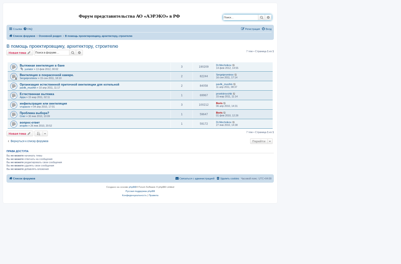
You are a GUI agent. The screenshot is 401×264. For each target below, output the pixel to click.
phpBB (132, 187)
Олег (23, 116)
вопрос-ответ (30, 122)
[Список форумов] (10, 10)
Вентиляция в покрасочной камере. (47, 75)
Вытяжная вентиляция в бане (42, 65)
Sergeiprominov (28, 78)
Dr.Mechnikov (224, 65)
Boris (219, 103)
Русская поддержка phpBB (140, 191)
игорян (24, 125)
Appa (23, 97)
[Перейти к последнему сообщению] (233, 65)
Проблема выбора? (34, 113)
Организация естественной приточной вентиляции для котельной (69, 84)
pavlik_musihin (28, 87)
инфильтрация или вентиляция (43, 103)
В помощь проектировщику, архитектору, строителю (62, 46)
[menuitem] (27, 29)
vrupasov (25, 106)
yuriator (29, 69)
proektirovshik (224, 93)
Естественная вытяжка (37, 94)
